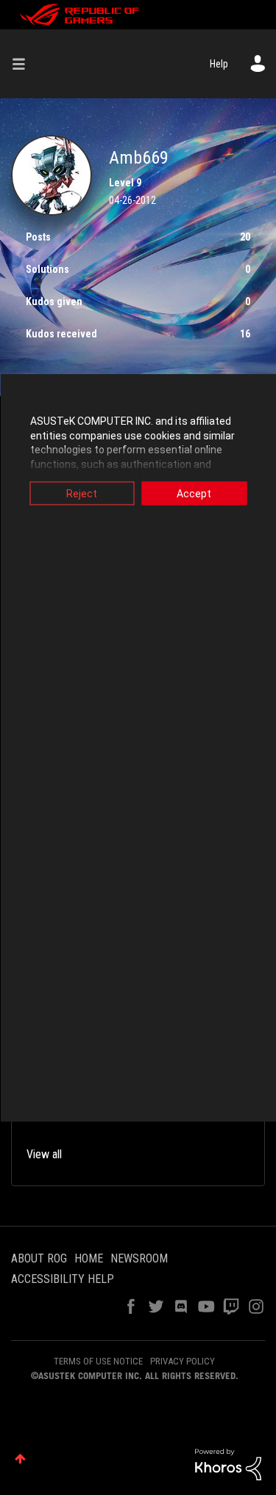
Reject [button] (81, 494)
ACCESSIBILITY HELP (62, 1279)
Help (219, 64)
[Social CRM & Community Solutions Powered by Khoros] (228, 1463)
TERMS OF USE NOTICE (98, 1361)
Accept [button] (194, 494)
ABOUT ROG (39, 1258)
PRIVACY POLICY (182, 1361)
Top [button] (20, 1458)
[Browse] (24, 63)
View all (44, 1154)
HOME (88, 1258)
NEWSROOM (139, 1258)
